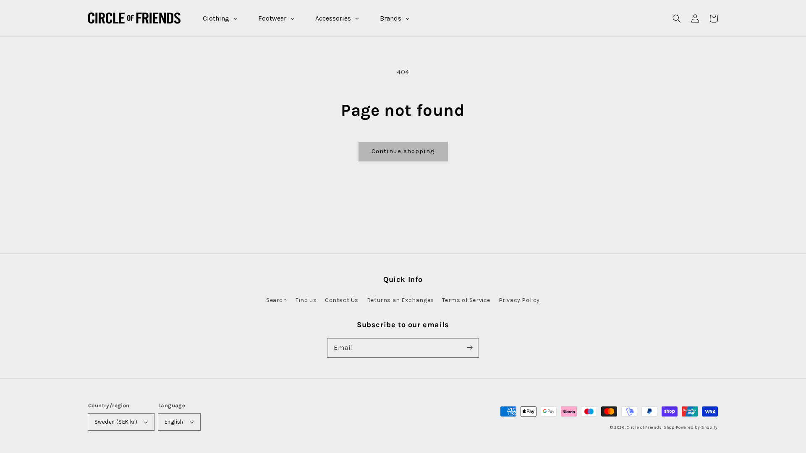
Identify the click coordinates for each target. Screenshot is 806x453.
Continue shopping (403, 151)
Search (276, 300)
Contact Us (342, 300)
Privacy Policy (519, 300)
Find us (306, 300)
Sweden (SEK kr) (115, 422)
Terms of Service (466, 300)
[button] (676, 18)
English (174, 422)
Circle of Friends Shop (650, 427)
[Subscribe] (469, 347)
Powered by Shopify (697, 427)
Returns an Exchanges (400, 300)
